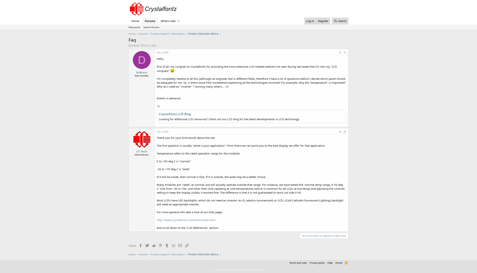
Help (330, 262)
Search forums (151, 27)
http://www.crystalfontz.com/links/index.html (186, 220)
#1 (345, 52)
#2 (345, 131)
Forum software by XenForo (238, 269)
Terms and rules (298, 262)
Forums (150, 21)
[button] (178, 21)
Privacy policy (317, 262)
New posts (134, 27)
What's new (168, 21)
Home (135, 21)
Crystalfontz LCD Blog (175, 114)
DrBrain (135, 45)
